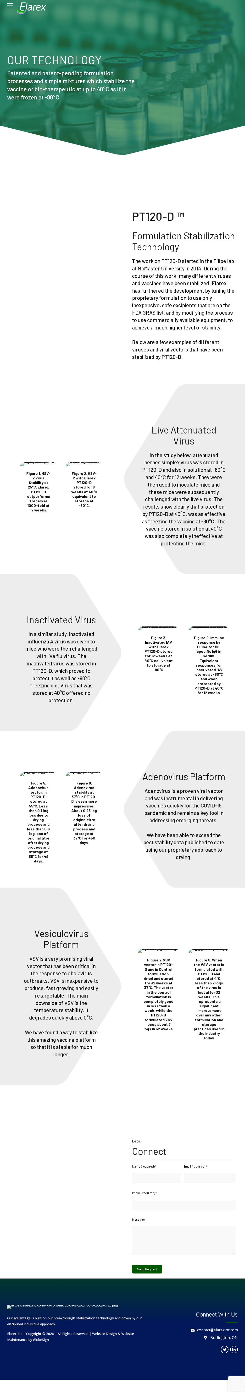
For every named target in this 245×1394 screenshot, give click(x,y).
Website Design (104, 1333)
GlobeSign (41, 1339)
